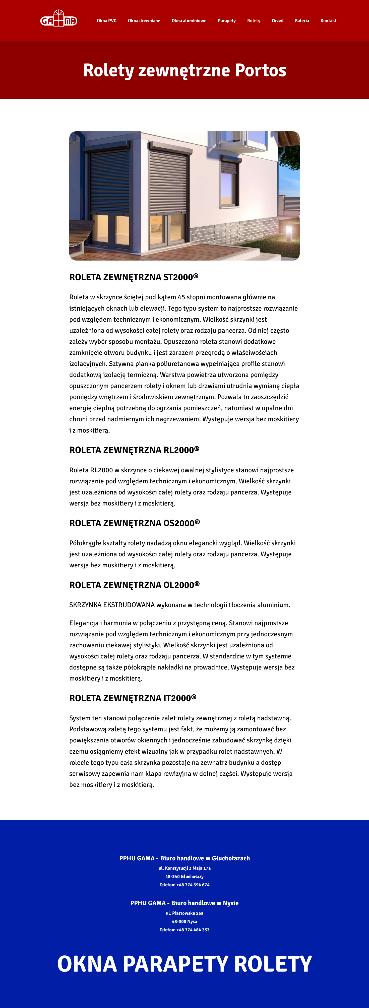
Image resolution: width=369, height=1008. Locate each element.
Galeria (302, 20)
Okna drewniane (144, 20)
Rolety (253, 20)
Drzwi (277, 20)
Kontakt (329, 20)
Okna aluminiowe (189, 20)
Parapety (227, 20)
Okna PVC (106, 20)
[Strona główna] (59, 20)
